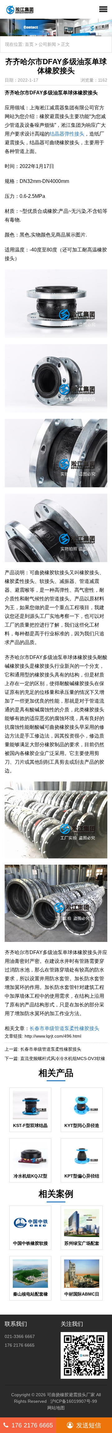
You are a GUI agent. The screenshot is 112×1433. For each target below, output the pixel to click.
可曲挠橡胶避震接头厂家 (71, 1394)
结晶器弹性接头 (66, 133)
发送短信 (88, 1425)
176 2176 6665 (32, 1425)
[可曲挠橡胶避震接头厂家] (17, 9)
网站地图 (56, 1407)
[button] (103, 9)
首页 (29, 44)
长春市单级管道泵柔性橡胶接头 (64, 1028)
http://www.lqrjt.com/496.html (53, 1036)
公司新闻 (47, 44)
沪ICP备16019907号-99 (73, 1401)
